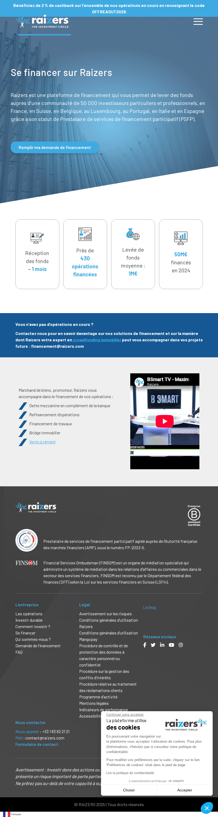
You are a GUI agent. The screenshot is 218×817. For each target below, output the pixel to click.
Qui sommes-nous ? (33, 639)
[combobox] (12, 814)
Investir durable (29, 619)
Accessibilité (91, 715)
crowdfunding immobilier (96, 339)
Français (16, 814)
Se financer (25, 632)
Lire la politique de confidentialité (130, 773)
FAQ (19, 651)
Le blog (149, 607)
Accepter (184, 790)
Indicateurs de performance (103, 709)
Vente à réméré (42, 441)
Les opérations (29, 613)
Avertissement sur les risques (105, 613)
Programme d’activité (98, 696)
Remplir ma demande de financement (55, 147)
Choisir (129, 790)
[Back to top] (210, 795)
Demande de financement (38, 645)
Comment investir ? (32, 626)
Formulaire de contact (36, 744)
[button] (206, 808)
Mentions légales (94, 703)
